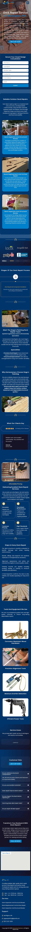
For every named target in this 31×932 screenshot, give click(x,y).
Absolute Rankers (18, 928)
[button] (27, 3)
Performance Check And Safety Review (15, 287)
